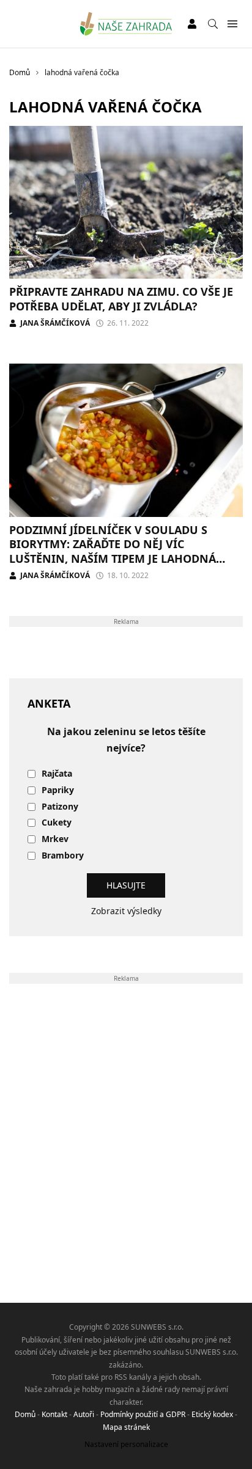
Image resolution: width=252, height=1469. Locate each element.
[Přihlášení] (192, 24)
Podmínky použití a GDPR (142, 1414)
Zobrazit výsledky (126, 911)
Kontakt (54, 1414)
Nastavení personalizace (126, 1444)
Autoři (83, 1414)
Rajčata (57, 774)
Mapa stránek (126, 1427)
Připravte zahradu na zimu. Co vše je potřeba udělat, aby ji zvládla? (121, 298)
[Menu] (232, 24)
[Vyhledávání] (212, 23)
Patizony (60, 807)
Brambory (63, 856)
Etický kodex (212, 1414)
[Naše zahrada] (126, 23)
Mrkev (55, 839)
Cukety (57, 823)
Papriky (58, 790)
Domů (25, 1414)
